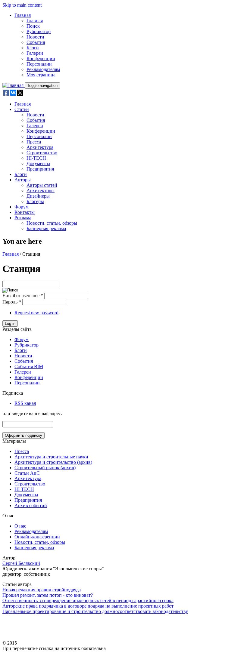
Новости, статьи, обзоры (52, 223)
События (36, 42)
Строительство (42, 152)
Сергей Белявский (21, 563)
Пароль (11, 301)
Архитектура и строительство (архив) (53, 462)
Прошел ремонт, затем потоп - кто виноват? (47, 595)
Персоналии (39, 63)
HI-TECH (36, 158)
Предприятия (40, 168)
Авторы (22, 179)
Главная (22, 15)
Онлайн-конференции (37, 536)
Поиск (33, 26)
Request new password (36, 312)
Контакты (24, 212)
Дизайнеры (38, 196)
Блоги (33, 47)
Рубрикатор (39, 31)
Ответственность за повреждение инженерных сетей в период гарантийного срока (88, 600)
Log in (10, 323)
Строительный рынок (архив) (45, 467)
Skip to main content (22, 5)
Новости (35, 36)
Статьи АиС (27, 473)
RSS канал (25, 403)
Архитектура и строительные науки (51, 456)
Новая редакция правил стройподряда (41, 589)
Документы (38, 163)
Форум (21, 206)
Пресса (34, 141)
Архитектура (40, 147)
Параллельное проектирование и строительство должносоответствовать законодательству (95, 611)
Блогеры (35, 201)
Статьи (21, 109)
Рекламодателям (43, 69)
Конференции (41, 58)
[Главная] (13, 85)
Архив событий (30, 505)
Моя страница (41, 74)
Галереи (35, 53)
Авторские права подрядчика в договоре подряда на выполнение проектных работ (88, 605)
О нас (20, 525)
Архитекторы (41, 190)
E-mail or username (22, 295)
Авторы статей (42, 185)
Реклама (22, 217)
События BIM (28, 366)
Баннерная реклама (46, 228)
